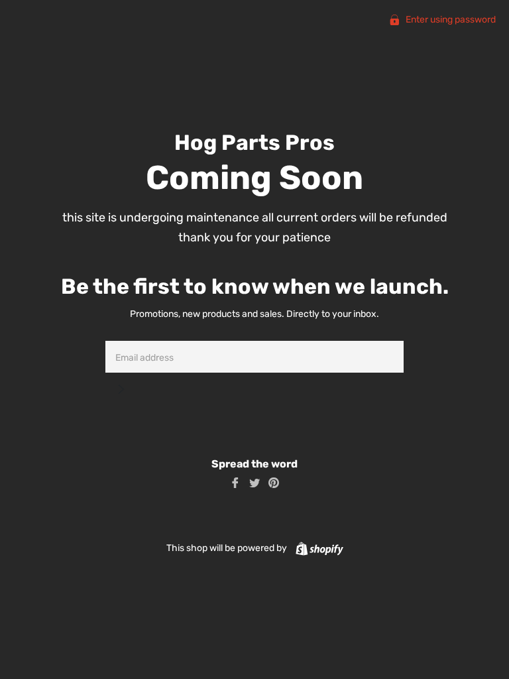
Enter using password (450, 19)
